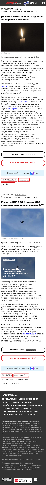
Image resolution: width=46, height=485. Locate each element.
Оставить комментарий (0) (23, 163)
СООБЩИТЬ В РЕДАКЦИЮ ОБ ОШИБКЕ (18, 415)
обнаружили (13, 109)
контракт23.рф (29, 334)
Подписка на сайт (11, 408)
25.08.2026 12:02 (7, 195)
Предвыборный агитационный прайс (20, 412)
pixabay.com (6, 53)
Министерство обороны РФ (12, 239)
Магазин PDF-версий (22, 402)
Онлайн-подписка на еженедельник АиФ (22, 405)
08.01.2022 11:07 (7, 9)
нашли (4, 86)
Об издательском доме (13, 399)
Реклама (6, 402)
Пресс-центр (32, 399)
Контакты (26, 408)
